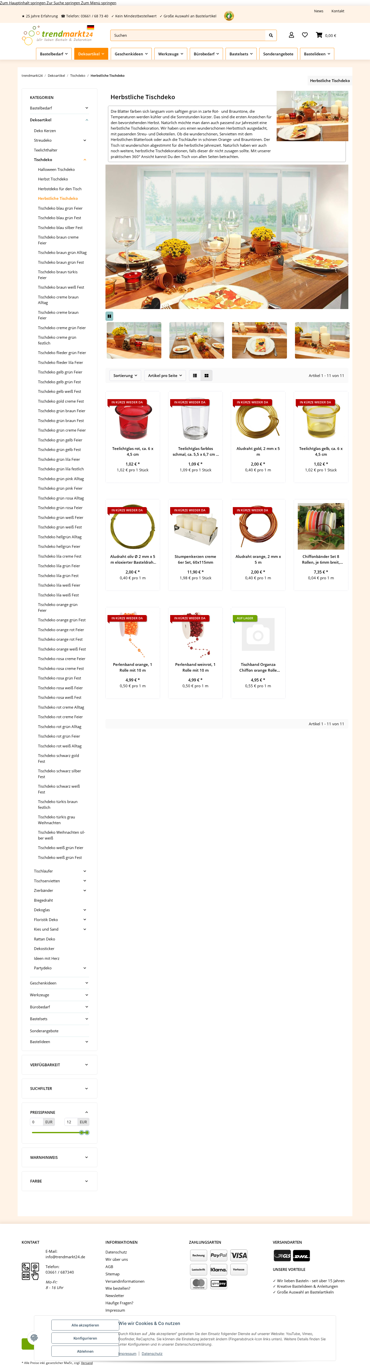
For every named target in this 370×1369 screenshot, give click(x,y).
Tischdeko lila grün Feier (59, 565)
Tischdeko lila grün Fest (58, 575)
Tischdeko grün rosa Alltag (61, 498)
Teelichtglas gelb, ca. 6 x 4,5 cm (321, 451)
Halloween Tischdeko (56, 169)
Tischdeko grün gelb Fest (59, 449)
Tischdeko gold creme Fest (61, 401)
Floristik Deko (46, 919)
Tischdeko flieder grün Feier (62, 352)
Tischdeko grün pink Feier (60, 488)
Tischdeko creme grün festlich (57, 340)
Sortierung (123, 375)
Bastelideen (40, 1041)
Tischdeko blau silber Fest (60, 227)
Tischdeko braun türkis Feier (58, 274)
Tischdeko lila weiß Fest (58, 594)
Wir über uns (116, 1259)
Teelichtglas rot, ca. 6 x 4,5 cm (132, 451)
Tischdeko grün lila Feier (59, 459)
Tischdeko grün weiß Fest (60, 526)
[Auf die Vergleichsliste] (326, 507)
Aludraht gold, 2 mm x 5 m (258, 451)
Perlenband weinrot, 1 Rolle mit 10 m (195, 667)
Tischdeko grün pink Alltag (61, 478)
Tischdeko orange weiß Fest (62, 649)
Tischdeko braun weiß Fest (61, 287)
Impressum (127, 1353)
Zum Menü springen (98, 2)
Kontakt (337, 11)
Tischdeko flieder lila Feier (60, 362)
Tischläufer (43, 870)
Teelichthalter (45, 150)
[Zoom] (134, 339)
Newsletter (114, 1295)
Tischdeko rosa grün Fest (59, 677)
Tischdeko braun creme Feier (58, 240)
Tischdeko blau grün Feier (60, 208)
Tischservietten (47, 880)
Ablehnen (85, 1351)
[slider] (81, 1132)
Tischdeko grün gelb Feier (60, 439)
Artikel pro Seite (162, 375)
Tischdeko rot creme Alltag (61, 707)
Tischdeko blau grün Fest (59, 217)
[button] (291, 35)
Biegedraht (43, 900)
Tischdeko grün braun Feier (61, 410)
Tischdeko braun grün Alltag (62, 252)
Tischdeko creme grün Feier (62, 327)
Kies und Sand (46, 929)
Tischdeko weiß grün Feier (60, 847)
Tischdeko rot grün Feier (59, 736)
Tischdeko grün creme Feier (62, 430)
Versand (87, 1363)
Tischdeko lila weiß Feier (59, 585)
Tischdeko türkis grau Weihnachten (56, 819)
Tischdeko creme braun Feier (58, 315)
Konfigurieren (85, 1338)
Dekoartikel (40, 119)
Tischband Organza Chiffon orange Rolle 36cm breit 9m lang (258, 667)
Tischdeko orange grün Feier (58, 607)
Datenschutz (152, 1353)
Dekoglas (42, 909)
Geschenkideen (43, 982)
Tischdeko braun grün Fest (61, 262)
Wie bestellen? (117, 1288)
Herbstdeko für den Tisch (60, 188)
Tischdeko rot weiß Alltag (60, 745)
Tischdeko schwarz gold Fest (58, 758)
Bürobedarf (40, 1006)
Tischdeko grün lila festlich (61, 468)
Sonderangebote (44, 1030)
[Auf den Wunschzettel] (151, 399)
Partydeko (43, 967)
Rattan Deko (44, 938)
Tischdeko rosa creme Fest (61, 668)
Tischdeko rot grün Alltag (59, 726)
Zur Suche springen (64, 2)
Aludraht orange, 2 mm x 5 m (258, 559)
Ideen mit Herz (46, 958)
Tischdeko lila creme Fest (59, 556)
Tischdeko (43, 159)
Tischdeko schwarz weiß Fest (59, 789)
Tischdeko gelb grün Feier (60, 371)
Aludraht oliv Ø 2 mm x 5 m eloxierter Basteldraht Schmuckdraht (132, 559)
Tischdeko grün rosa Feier (60, 507)
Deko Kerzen (45, 130)
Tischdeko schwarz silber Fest (59, 773)
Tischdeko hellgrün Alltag (60, 536)
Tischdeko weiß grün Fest (60, 857)
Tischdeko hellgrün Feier (59, 546)
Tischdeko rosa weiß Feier (60, 687)
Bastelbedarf (41, 107)
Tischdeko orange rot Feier (61, 629)
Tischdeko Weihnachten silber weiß (61, 835)
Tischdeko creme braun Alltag (58, 299)
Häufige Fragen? (119, 1302)
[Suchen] (271, 35)
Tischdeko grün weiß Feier (60, 517)
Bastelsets (38, 1018)
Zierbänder (43, 890)
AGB (109, 1266)
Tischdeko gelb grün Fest (59, 381)
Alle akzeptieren (85, 1325)
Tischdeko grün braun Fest (61, 420)
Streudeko (43, 140)
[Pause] (109, 316)
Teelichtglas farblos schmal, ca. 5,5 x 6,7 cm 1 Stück (195, 451)
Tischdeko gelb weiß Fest (59, 391)
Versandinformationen (124, 1281)
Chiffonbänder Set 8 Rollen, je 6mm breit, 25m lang (321, 559)
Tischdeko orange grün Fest (62, 619)
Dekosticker (44, 948)
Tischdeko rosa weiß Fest (59, 697)
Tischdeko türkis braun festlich (58, 804)
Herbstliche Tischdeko (58, 198)
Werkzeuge (39, 994)
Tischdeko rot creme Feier (60, 716)
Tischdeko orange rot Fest (60, 639)
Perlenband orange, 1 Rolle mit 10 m (132, 667)
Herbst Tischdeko (53, 178)
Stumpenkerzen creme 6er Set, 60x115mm (195, 559)
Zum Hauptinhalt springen (23, 2)
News (318, 11)
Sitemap (112, 1273)
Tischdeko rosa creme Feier (61, 658)
